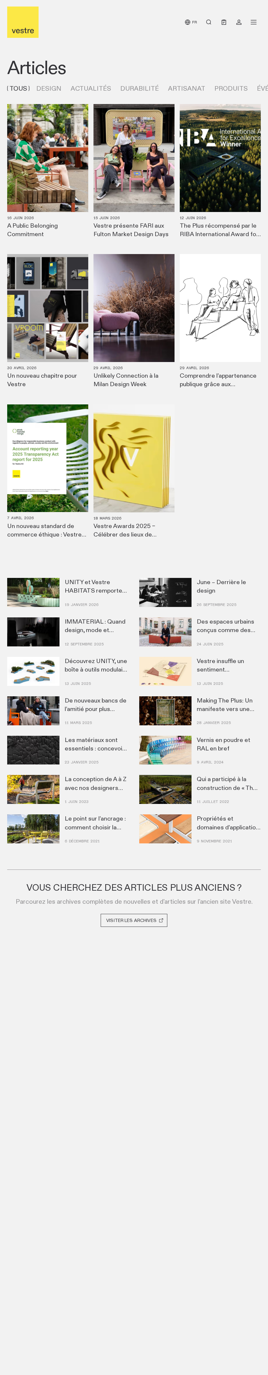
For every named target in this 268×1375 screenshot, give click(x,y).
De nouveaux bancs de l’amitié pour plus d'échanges (95, 709)
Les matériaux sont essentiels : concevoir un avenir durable (95, 748)
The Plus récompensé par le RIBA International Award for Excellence (219, 234)
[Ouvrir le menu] (253, 22)
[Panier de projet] (224, 22)
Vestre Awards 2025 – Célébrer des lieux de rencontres (124, 534)
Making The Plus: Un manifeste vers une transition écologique (226, 709)
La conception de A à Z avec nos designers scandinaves (95, 787)
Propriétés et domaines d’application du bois (228, 827)
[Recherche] (209, 22)
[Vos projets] (239, 22)
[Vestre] (23, 22)
